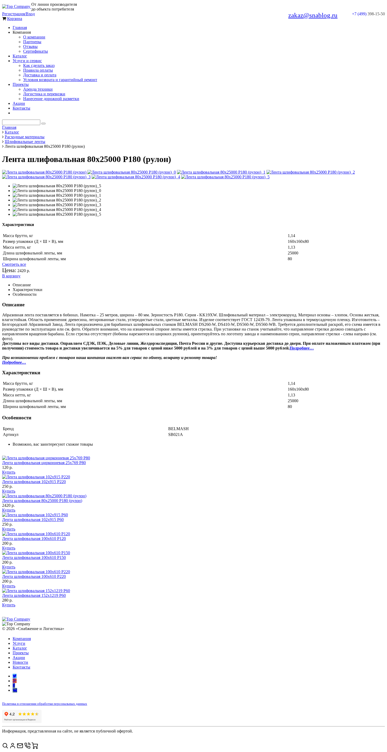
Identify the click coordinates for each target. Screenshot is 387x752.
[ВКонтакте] (15, 690)
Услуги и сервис (27, 60)
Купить (8, 472)
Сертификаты (35, 51)
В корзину (11, 276)
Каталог (20, 56)
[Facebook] (14, 685)
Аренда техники (38, 89)
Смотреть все (14, 264)
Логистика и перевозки (44, 94)
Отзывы (30, 46)
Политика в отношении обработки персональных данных (44, 704)
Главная (20, 27)
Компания (22, 638)
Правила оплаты (38, 70)
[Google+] (15, 681)
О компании (34, 37)
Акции (19, 103)
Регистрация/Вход (18, 14)
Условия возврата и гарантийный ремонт (60, 79)
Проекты (21, 84)
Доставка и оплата (39, 75)
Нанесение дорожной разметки (51, 98)
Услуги (19, 643)
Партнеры (32, 42)
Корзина (14, 18)
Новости (20, 662)
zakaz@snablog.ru (313, 15)
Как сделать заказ (38, 65)
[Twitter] (15, 676)
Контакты (21, 108)
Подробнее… (302, 348)
